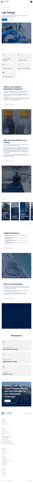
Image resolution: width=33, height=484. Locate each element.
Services (3, 7)
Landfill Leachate (4, 463)
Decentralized (4, 450)
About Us (3, 471)
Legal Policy (29, 480)
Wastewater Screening (5, 433)
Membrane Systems (5, 439)
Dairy (2, 454)
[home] (4, 2)
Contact (3, 475)
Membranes (3, 430)
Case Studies (4, 474)
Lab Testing (8, 7)
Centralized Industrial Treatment (6, 460)
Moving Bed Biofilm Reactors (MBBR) (7, 443)
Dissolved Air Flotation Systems (6, 437)
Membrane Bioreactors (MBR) (6, 442)
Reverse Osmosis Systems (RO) (7, 440)
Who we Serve (4, 472)
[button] (31, 2)
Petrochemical (4, 457)
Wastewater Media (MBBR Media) (7, 436)
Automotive (3, 451)
